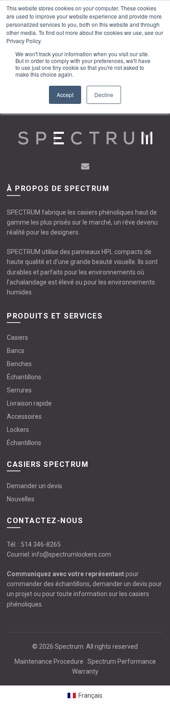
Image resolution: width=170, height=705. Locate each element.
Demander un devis (34, 486)
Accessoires (24, 416)
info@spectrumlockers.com (71, 554)
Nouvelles (20, 499)
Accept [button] (65, 94)
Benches (19, 363)
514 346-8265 (41, 544)
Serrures (19, 390)
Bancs (15, 350)
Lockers (18, 429)
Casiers (17, 337)
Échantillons (24, 377)
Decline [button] (103, 94)
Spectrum (69, 646)
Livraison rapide (29, 403)
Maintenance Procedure (49, 661)
